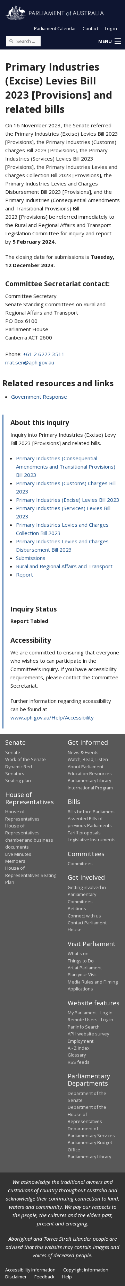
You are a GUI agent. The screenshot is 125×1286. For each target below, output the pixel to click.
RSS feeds (79, 1062)
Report (24, 574)
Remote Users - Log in (90, 1019)
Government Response (39, 396)
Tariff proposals (84, 833)
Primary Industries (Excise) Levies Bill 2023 (67, 499)
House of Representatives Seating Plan (30, 875)
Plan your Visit (82, 974)
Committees (80, 863)
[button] (109, 41)
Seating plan (18, 780)
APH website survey (88, 1034)
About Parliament (85, 766)
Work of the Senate (25, 759)
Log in (111, 28)
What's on (78, 953)
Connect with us (84, 916)
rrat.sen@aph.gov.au (29, 362)
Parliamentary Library (89, 780)
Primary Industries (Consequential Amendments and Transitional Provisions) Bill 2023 (65, 466)
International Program (90, 788)
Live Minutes (18, 854)
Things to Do (81, 961)
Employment (80, 1041)
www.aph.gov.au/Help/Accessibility (52, 717)
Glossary (77, 1055)
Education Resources (90, 773)
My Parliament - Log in (90, 1012)
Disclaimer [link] (16, 1277)
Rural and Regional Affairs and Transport (64, 566)
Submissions (30, 557)
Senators (14, 773)
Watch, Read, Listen (88, 759)
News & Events (83, 752)
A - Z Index (79, 1048)
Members (15, 861)
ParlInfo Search (84, 1027)
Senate (12, 752)
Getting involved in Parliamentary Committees (87, 894)
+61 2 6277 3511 (44, 354)
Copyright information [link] (85, 1270)
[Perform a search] (11, 41)
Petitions (77, 908)
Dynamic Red (18, 766)
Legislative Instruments (92, 839)
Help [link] (67, 1277)
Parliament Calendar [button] (55, 28)
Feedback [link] (44, 1277)
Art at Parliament (85, 967)
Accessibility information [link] (30, 1270)
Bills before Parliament (91, 811)
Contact (90, 28)
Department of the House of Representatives (87, 1114)
